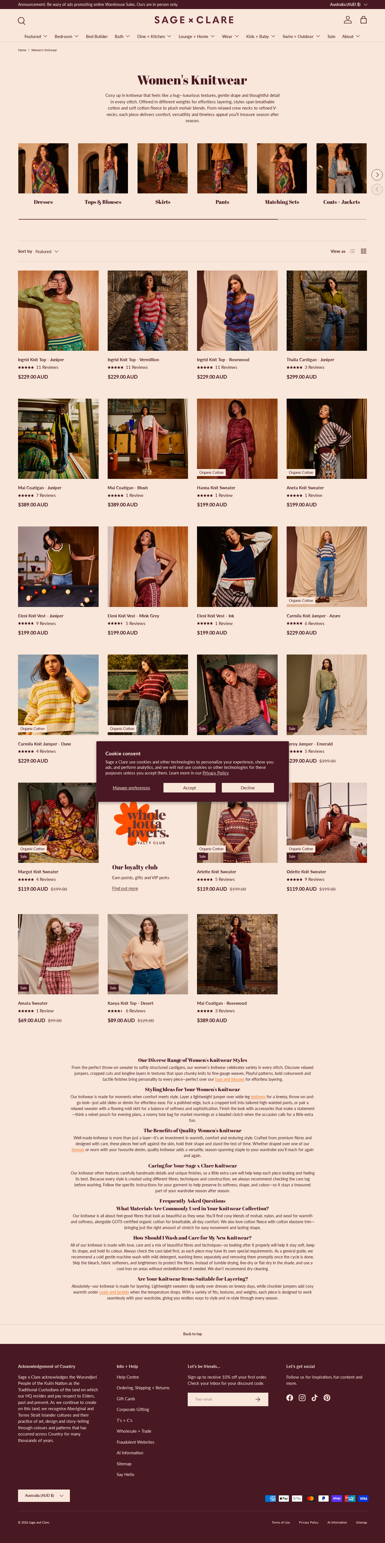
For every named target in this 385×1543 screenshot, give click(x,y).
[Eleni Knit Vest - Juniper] (58, 566)
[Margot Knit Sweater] (58, 823)
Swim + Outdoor (298, 36)
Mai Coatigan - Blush (128, 487)
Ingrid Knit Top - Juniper (41, 359)
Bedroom (63, 36)
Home (22, 50)
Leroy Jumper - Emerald (310, 743)
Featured (33, 36)
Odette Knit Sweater (306, 871)
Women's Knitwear (44, 50)
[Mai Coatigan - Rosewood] (237, 954)
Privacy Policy (216, 772)
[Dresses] (43, 168)
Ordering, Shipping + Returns (143, 1387)
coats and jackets (114, 1292)
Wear (227, 36)
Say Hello (125, 1474)
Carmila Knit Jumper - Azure (313, 615)
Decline (248, 787)
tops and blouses (229, 1079)
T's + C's (124, 1420)
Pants (222, 201)
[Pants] (222, 168)
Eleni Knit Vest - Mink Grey (133, 615)
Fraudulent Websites (135, 1441)
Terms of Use (281, 1522)
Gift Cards (126, 1398)
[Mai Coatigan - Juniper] (58, 439)
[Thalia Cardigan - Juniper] (327, 311)
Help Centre (128, 1376)
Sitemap (124, 1463)
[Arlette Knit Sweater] (237, 823)
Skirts (162, 201)
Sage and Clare (39, 1522)
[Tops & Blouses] (103, 168)
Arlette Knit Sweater (216, 871)
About (347, 36)
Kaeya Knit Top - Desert (131, 1003)
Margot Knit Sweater (38, 871)
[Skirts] (163, 168)
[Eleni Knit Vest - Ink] (237, 566)
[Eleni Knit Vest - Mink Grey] (148, 566)
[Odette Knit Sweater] (327, 823)
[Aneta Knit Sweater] (327, 439)
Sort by (25, 251)
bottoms (258, 1096)
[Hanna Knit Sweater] (237, 439)
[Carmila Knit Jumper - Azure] (327, 566)
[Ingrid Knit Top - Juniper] (58, 311)
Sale (331, 36)
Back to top (192, 1334)
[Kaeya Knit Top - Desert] (148, 954)
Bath (119, 36)
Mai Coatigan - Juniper (39, 487)
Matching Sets (282, 201)
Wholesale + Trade (134, 1430)
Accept (189, 787)
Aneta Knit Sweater (305, 487)
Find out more (125, 888)
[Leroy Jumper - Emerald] (327, 695)
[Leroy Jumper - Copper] (237, 695)
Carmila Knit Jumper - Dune (44, 743)
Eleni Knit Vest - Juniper (40, 615)
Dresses (43, 201)
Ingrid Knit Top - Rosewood (223, 359)
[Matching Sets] (282, 168)
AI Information (130, 1452)
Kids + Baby (257, 36)
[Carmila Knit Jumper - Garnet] (148, 695)
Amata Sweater (33, 1003)
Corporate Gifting (133, 1409)
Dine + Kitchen (151, 36)
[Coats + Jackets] (342, 168)
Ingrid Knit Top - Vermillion (133, 359)
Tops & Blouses (103, 201)
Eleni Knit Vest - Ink (215, 615)
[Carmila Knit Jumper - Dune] (58, 695)
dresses (78, 1149)
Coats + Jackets (341, 201)
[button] (363, 20)
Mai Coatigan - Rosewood (222, 1003)
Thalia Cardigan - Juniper (310, 359)
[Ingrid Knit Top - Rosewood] (237, 311)
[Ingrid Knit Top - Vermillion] (148, 311)
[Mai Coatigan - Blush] (148, 439)
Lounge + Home (193, 36)
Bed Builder (97, 36)
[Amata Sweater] (58, 954)
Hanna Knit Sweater (216, 487)
